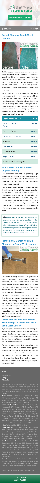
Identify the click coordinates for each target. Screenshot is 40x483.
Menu (35, 28)
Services (7, 28)
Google (4, 378)
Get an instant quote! (20, 17)
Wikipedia (5, 380)
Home (4, 371)
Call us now (20, 478)
